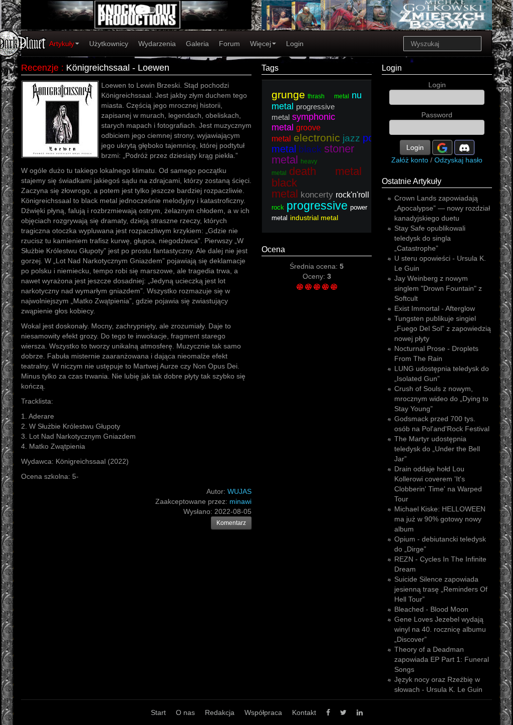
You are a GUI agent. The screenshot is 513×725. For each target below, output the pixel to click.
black (310, 149)
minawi (240, 501)
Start (158, 712)
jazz (351, 138)
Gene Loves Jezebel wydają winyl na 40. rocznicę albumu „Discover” (440, 629)
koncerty (317, 195)
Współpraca (263, 712)
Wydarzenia (157, 44)
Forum (229, 44)
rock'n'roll (352, 195)
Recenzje (40, 68)
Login (295, 44)
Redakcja (219, 712)
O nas (185, 712)
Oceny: (315, 276)
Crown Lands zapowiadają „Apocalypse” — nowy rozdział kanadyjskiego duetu (442, 208)
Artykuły (61, 44)
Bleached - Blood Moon (431, 609)
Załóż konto (409, 160)
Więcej (260, 44)
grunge (288, 94)
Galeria (197, 44)
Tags (270, 68)
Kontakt (304, 712)
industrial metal (314, 218)
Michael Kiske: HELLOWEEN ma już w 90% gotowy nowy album (439, 519)
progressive (317, 205)
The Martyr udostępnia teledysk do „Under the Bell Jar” (437, 449)
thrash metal (328, 96)
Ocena (273, 249)
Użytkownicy (108, 44)
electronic (317, 137)
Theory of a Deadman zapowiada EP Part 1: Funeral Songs (441, 659)
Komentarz (231, 522)
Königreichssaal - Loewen (117, 68)
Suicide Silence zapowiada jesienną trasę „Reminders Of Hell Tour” (440, 589)
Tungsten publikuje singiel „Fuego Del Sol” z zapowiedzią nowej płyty (442, 328)
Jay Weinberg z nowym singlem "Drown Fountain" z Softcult (438, 288)
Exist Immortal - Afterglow (434, 308)
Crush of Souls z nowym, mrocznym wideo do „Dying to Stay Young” (441, 399)
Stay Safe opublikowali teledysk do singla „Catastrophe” (429, 238)
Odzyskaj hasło (458, 160)
